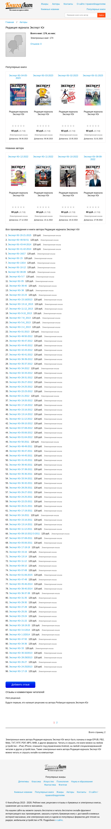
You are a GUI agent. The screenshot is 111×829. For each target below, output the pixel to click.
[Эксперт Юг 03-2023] (43, 95)
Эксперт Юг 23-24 (18, 616)
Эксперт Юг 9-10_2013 (20, 313)
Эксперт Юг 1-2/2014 (19, 634)
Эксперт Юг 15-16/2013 (20, 299)
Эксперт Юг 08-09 (17, 272)
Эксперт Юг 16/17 (17, 254)
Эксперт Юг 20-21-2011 (20, 506)
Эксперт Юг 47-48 (18, 579)
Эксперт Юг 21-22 (18, 621)
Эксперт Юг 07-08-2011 (20, 538)
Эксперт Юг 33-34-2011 (20, 478)
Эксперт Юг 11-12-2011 (20, 529)
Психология (62, 781)
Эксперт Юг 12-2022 (18, 156)
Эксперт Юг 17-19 (18, 671)
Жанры (44, 4)
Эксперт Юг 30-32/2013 (20, 653)
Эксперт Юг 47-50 (18, 639)
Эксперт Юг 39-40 (18, 286)
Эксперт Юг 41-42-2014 (19, 249)
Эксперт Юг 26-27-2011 (20, 492)
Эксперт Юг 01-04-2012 (20, 437)
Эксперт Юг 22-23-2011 (20, 501)
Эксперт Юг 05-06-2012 (20, 433)
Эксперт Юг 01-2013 (19, 332)
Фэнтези (63, 785)
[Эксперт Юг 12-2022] (18, 177)
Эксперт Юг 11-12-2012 (20, 419)
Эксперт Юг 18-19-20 (19, 625)
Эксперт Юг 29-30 (18, 602)
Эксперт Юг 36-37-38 (19, 593)
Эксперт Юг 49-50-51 (18, 240)
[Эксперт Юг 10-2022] (68, 177)
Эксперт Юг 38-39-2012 (20, 359)
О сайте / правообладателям (91, 4)
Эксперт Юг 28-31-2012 (20, 377)
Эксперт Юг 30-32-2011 (20, 483)
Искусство (49, 781)
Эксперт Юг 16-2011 (19, 515)
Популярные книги (96, 9)
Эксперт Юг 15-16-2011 (20, 520)
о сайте (59, 820)
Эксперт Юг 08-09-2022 (93, 157)
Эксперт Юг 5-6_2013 (20, 322)
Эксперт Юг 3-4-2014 (19, 630)
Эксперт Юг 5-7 (17, 276)
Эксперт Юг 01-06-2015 (20, 575)
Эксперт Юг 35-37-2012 (20, 364)
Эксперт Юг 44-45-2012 (20, 345)
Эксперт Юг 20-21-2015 (19, 235)
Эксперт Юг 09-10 (18, 566)
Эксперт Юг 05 (16, 281)
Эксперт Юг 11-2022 (43, 156)
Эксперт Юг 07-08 (18, 570)
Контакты (68, 4)
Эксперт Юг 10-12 (17, 267)
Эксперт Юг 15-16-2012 (20, 410)
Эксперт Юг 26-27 (18, 662)
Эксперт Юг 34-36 (18, 644)
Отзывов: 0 (36, 44)
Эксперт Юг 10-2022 (68, 156)
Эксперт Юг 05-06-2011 (20, 543)
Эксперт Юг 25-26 (18, 611)
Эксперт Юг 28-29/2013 (20, 657)
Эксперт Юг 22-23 (18, 295)
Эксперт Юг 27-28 (18, 607)
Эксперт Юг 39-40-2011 (20, 465)
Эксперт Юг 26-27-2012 (20, 382)
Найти (101, 15)
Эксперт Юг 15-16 (18, 552)
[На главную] (19, 6)
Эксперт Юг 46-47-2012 (20, 341)
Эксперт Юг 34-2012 (19, 368)
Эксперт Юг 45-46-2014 (20, 584)
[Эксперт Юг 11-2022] (43, 177)
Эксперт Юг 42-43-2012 (20, 350)
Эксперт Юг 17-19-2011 (20, 511)
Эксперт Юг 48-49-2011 (20, 446)
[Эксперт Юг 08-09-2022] (93, 177)
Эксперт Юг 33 (16, 648)
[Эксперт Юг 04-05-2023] (18, 95)
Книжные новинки (50, 9)
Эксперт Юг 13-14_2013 (21, 304)
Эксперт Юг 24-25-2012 (20, 387)
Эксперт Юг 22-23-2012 (20, 391)
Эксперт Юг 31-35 (18, 598)
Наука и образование (82, 781)
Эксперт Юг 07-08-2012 (20, 428)
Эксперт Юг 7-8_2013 (20, 318)
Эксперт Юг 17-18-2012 (20, 405)
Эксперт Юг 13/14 (17, 263)
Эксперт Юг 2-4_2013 (20, 327)
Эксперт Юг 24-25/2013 (20, 667)
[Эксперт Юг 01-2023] (93, 95)
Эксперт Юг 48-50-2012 (20, 336)
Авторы (56, 4)
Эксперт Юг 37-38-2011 (20, 469)
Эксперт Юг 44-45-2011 (20, 455)
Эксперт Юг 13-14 (18, 556)
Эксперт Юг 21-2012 (19, 396)
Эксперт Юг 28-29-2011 (20, 488)
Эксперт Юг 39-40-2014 (20, 589)
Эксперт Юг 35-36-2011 (20, 474)
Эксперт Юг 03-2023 (43, 75)
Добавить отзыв (21, 684)
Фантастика (50, 785)
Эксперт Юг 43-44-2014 (19, 244)
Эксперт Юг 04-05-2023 (18, 76)
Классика (36, 781)
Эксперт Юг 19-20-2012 (20, 400)
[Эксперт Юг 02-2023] (68, 95)
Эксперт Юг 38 (16, 290)
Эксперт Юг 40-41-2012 (20, 354)
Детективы (23, 781)
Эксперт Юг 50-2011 (19, 442)
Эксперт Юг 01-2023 (93, 75)
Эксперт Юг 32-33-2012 (20, 373)
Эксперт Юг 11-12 (18, 561)
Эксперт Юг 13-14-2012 (20, 414)
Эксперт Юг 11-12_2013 (21, 309)
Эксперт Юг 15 (15, 258)
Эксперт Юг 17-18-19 (19, 547)
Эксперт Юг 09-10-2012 (20, 423)
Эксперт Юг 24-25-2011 (20, 497)
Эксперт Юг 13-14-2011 (20, 524)
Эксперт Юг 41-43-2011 (20, 460)
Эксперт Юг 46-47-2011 (20, 451)
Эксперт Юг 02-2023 (68, 75)
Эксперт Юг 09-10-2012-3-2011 (24, 533)
